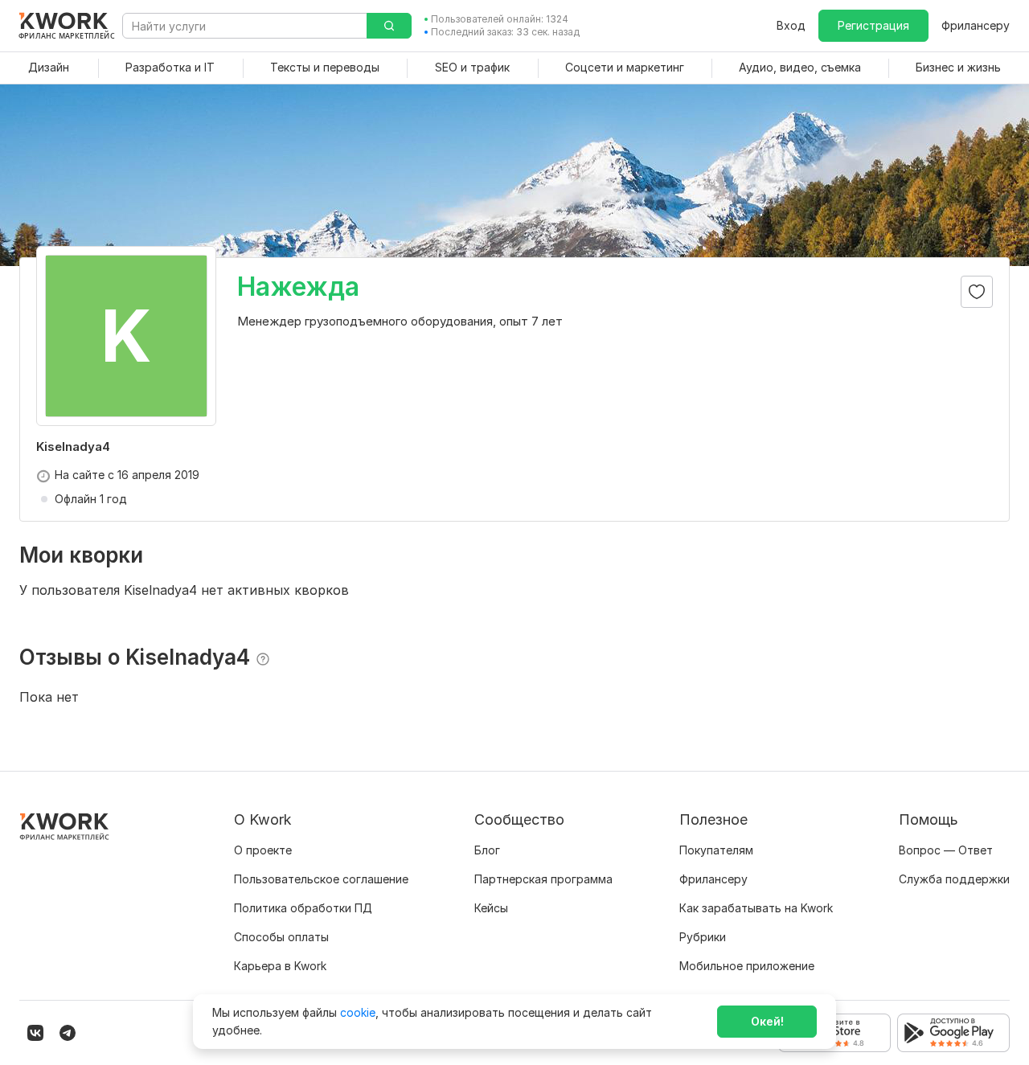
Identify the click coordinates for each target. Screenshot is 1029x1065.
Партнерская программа (543, 879)
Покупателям (716, 850)
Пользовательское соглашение (321, 879)
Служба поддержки (954, 879)
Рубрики (702, 937)
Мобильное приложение (746, 966)
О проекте (263, 850)
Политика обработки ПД (303, 908)
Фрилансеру (975, 25)
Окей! (767, 1021)
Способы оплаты (281, 937)
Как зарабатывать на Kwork (756, 908)
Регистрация (873, 25)
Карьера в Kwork (280, 966)
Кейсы (491, 908)
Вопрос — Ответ (946, 850)
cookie (357, 1012)
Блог (487, 850)
